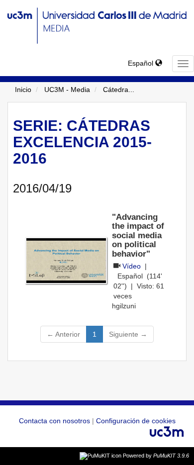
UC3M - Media (67, 89)
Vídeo (131, 266)
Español (141, 63)
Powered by (156, 456)
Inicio (23, 89)
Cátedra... (118, 89)
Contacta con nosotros (55, 421)
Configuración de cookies (136, 421)
